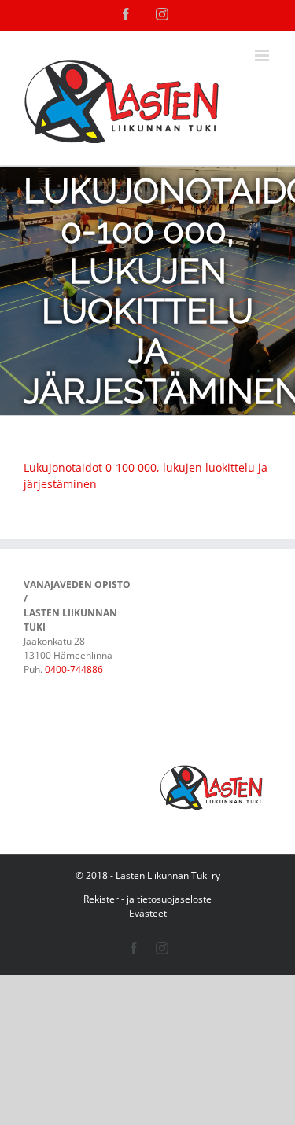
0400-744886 (74, 669)
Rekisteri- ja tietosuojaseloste (147, 899)
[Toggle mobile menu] (263, 55)
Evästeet (148, 913)
